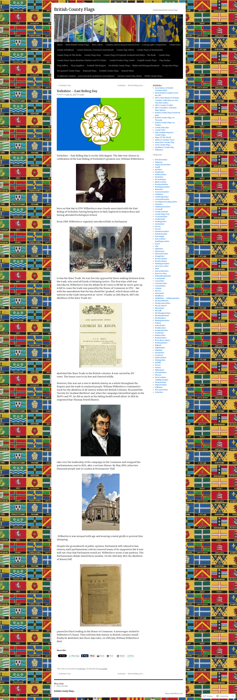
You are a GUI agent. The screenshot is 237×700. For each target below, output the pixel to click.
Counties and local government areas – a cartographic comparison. (136, 45)
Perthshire (159, 333)
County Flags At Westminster (150, 50)
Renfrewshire (160, 338)
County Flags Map (92, 55)
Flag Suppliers (77, 65)
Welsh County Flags (153, 76)
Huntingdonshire (162, 264)
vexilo (81, 94)
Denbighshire (161, 221)
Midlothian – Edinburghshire (167, 298)
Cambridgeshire (162, 197)
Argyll (157, 167)
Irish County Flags (162, 145)
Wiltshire (159, 387)
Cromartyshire (161, 217)
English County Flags (147, 60)
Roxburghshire (161, 343)
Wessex (158, 375)
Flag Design (164, 60)
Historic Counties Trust (164, 140)
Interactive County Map (164, 142)
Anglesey (159, 162)
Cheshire (159, 204)
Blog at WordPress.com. (174, 693)
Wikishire (159, 150)
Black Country (160, 182)
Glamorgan (159, 251)
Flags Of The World (163, 137)
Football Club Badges (96, 65)
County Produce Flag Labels (122, 60)
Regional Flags (89, 71)
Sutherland (159, 370)
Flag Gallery (62, 65)
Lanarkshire (160, 278)
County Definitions (65, 50)
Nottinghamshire (162, 320)
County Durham (161, 212)
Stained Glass (127, 71)
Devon (157, 226)
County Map (164, 55)
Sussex (158, 367)
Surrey (157, 365)
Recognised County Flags (68, 71)
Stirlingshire (160, 360)
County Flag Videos (125, 50)
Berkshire (159, 177)
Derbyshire (159, 224)
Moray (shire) (160, 306)
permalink (103, 669)
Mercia (158, 291)
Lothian (158, 288)
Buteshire (159, 189)
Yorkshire (82, 669)
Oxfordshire (160, 325)
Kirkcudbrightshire (163, 276)
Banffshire (159, 172)
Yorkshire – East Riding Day (77, 91)
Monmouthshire (162, 301)
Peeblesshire (160, 328)
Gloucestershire (161, 254)
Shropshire (159, 353)
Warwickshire (161, 372)
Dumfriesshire (161, 234)
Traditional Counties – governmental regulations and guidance (86, 76)
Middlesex (159, 296)
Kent (157, 268)
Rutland (158, 345)
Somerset (159, 355)
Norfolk (158, 311)
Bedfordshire (160, 174)
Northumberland (162, 315)
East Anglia (159, 236)
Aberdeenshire (161, 160)
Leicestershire (161, 283)
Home (60, 45)
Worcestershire (161, 390)
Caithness (159, 194)
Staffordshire (160, 358)
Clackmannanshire (162, 207)
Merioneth (159, 293)
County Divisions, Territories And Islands (95, 50)
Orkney (158, 323)
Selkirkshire (160, 348)
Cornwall (158, 209)
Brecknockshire (161, 184)
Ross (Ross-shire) (162, 340)
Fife (156, 246)
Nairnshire (159, 308)
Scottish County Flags (109, 71)
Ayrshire (158, 170)
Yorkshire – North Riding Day (131, 85)
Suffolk (158, 362)
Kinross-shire (161, 273)
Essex (157, 244)
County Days (175, 45)
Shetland (158, 350)
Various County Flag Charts (129, 76)
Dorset (158, 229)
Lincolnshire (160, 286)
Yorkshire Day (64, 85)
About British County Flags (77, 45)
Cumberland (160, 219)
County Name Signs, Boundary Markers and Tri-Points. (82, 60)
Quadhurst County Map (164, 147)
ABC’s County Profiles (164, 105)
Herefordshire (161, 259)
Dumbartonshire (162, 231)
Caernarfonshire (162, 192)
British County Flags (74, 9)
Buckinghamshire (162, 187)
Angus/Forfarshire (163, 165)
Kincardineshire (162, 271)
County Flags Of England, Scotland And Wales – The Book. (129, 55)
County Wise (160, 130)
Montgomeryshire (162, 303)
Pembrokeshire (161, 330)
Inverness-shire (162, 266)
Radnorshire (160, 335)
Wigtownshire (161, 385)
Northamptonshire (163, 313)
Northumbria (160, 318)
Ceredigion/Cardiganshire (166, 202)
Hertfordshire (161, 261)
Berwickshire (160, 179)
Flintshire (159, 249)
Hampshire (159, 256)
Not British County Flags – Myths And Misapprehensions (133, 65)
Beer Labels (97, 45)
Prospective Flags (170, 65)
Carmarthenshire (162, 199)
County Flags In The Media (69, 55)
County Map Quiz (162, 127)
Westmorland (160, 382)
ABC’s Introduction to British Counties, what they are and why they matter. (167, 100)
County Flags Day (162, 214)
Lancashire (159, 281)
